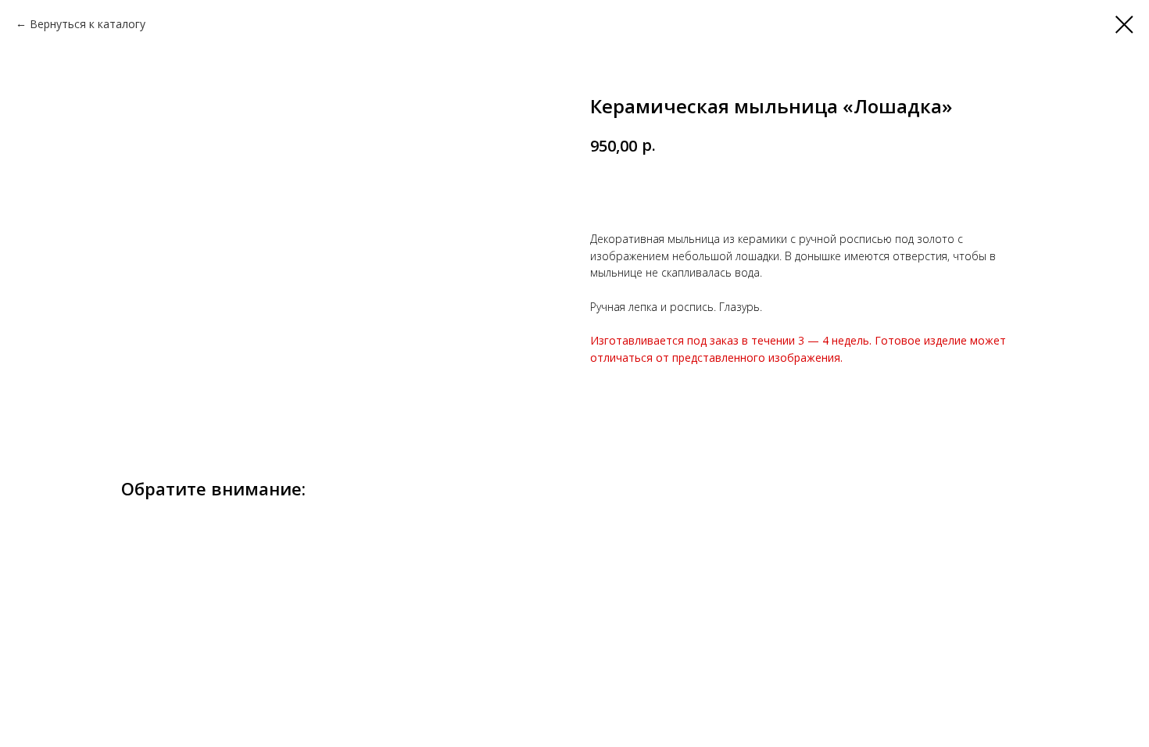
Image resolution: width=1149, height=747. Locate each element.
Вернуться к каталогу (87, 23)
